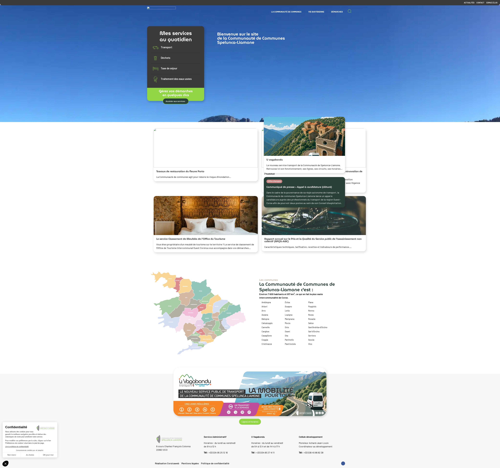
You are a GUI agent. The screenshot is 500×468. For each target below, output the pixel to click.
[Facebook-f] (343, 463)
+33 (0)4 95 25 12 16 (216, 452)
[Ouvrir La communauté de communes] (303, 11)
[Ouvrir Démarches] (344, 11)
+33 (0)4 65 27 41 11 (262, 452)
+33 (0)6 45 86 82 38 (311, 452)
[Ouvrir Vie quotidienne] (326, 11)
